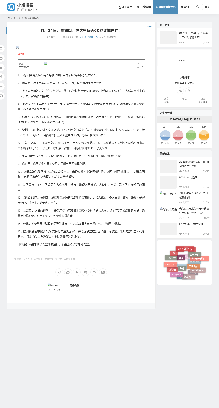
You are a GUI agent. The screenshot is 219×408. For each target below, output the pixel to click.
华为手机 (194, 252)
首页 (13, 17)
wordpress (198, 268)
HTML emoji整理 (188, 177)
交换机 (182, 277)
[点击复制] (188, 90)
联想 (182, 262)
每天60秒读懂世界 (29, 17)
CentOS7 (170, 262)
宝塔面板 (193, 261)
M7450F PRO (184, 247)
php (181, 252)
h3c (174, 251)
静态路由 (188, 274)
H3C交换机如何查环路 (191, 224)
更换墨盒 (177, 271)
